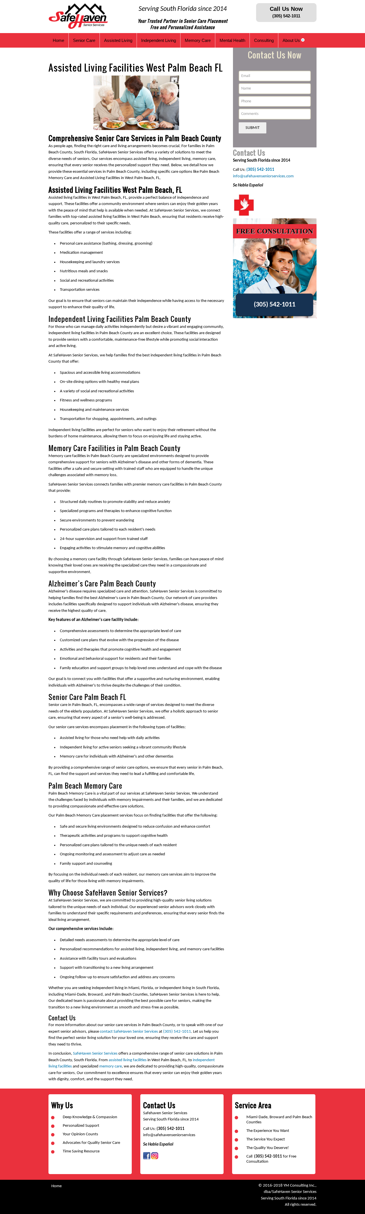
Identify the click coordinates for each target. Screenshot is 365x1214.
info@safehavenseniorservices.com (263, 176)
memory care (110, 1066)
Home (56, 1186)
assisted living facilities (128, 1060)
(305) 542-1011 (177, 1032)
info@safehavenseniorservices (169, 1135)
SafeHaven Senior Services (95, 1053)
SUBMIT (252, 128)
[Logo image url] (78, 17)
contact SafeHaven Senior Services (129, 1032)
